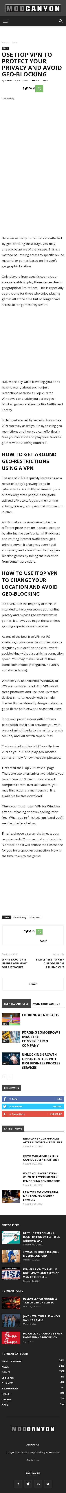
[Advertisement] (33, 32)
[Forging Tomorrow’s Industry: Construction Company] (11, 1036)
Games (6, 1372)
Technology (10, 1388)
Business (8, 1383)
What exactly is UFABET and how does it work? (14, 963)
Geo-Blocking (19, 917)
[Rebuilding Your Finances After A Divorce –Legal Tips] (11, 1146)
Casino (6, 1399)
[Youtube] (48, 1484)
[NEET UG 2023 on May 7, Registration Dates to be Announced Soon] (11, 1237)
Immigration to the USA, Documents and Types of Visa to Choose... (41, 1273)
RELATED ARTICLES (16, 1003)
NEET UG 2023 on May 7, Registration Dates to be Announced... (41, 1236)
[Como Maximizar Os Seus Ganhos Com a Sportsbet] (11, 1163)
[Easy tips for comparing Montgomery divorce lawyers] (11, 1196)
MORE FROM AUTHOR (46, 1003)
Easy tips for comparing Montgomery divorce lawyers (40, 1196)
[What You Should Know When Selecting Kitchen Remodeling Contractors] (11, 1180)
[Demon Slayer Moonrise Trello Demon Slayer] (11, 1303)
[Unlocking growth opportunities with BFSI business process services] (11, 1058)
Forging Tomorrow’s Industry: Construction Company (41, 1039)
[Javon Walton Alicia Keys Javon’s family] (11, 1320)
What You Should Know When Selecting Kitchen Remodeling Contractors (41, 1177)
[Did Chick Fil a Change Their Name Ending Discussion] (11, 1338)
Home (5, 42)
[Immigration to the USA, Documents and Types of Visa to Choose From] (11, 1273)
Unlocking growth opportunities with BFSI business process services (41, 1061)
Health (6, 1394)
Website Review (11, 1361)
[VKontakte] (38, 1484)
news (5, 1366)
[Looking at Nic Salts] (11, 1019)
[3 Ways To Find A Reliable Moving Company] (11, 1256)
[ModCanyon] (33, 8)
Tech (14, 42)
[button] (61, 21)
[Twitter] (28, 1484)
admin (8, 80)
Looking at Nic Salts (40, 1015)
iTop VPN (35, 917)
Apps (5, 1404)
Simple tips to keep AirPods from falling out (50, 963)
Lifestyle (8, 1377)
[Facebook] (18, 1484)
